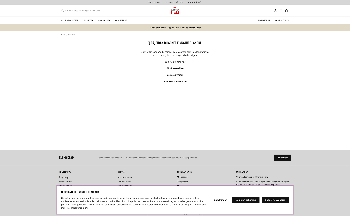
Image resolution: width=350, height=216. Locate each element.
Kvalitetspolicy (65, 181)
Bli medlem (283, 157)
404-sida (71, 35)
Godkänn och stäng (246, 200)
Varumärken (122, 20)
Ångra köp (63, 177)
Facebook (184, 177)
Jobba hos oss (124, 181)
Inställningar (220, 200)
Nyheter (88, 20)
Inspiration (264, 20)
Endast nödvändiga (275, 200)
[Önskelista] (281, 10)
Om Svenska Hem (126, 185)
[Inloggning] (275, 10)
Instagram (183, 182)
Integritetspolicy (66, 185)
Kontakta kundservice (175, 81)
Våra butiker (282, 20)
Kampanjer (104, 20)
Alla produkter (69, 20)
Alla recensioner (125, 177)
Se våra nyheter (175, 74)
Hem (63, 35)
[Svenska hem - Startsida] (175, 10)
